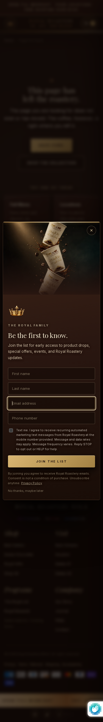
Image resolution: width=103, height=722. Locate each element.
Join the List (51, 461)
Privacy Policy (31, 483)
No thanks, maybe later (25, 491)
